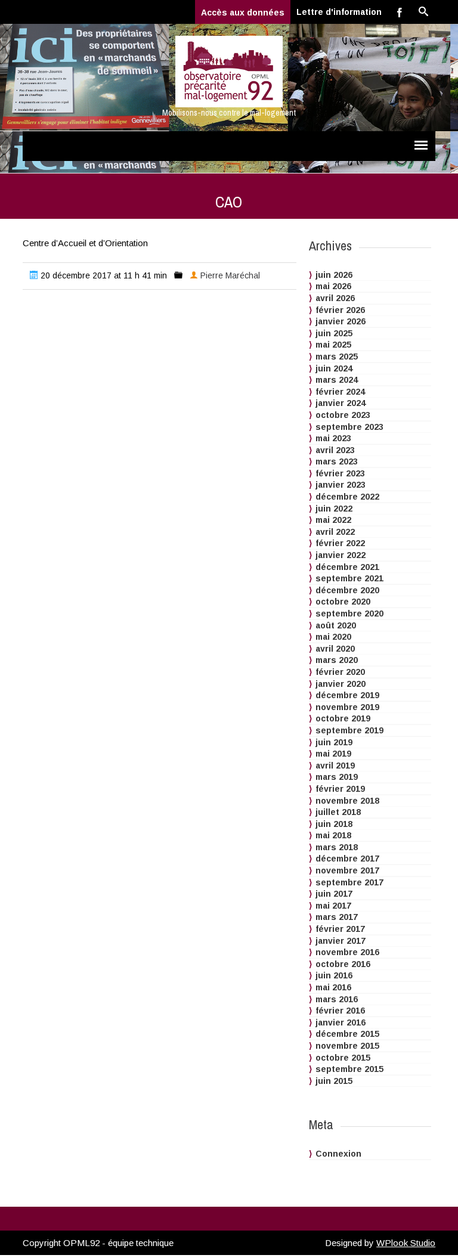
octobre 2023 (342, 415)
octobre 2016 (342, 964)
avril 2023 (335, 450)
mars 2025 (336, 356)
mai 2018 (333, 835)
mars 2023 (336, 461)
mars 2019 (336, 777)
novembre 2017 (347, 870)
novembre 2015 (347, 1046)
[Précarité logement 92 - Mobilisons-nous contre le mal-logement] (229, 71)
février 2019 (340, 789)
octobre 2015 (342, 1057)
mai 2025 (333, 344)
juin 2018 (333, 824)
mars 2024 (336, 380)
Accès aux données (242, 12)
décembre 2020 (347, 590)
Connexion (338, 1153)
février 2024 (340, 391)
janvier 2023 (340, 484)
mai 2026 (333, 286)
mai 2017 (333, 905)
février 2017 (340, 929)
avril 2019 (335, 765)
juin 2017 (333, 893)
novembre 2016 (347, 952)
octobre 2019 (342, 718)
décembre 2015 (347, 1034)
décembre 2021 (347, 567)
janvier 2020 (340, 684)
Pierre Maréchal (230, 275)
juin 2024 (333, 368)
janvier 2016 (340, 1022)
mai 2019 (333, 753)
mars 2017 (336, 917)
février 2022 (340, 543)
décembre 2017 (347, 858)
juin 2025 (333, 333)
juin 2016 (333, 975)
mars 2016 (336, 999)
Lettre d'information (339, 12)
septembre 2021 (349, 578)
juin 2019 (333, 742)
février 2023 (340, 473)
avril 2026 (335, 298)
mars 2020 (336, 660)
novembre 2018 (347, 800)
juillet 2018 (338, 812)
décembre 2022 (347, 496)
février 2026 (340, 310)
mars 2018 (336, 847)
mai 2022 (333, 520)
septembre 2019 (349, 730)
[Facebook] (399, 12)
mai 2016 (333, 987)
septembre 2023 (349, 427)
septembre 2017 (349, 882)
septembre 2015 (349, 1069)
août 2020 (335, 625)
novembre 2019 (347, 707)
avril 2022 (335, 532)
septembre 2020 (349, 613)
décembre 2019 (347, 695)
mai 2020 (333, 637)
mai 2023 (333, 438)
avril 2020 (335, 648)
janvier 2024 (340, 403)
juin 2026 (333, 275)
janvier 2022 (340, 555)
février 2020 (340, 672)
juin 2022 (333, 508)
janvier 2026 (340, 321)
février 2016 (340, 1010)
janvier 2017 (340, 941)
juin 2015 (333, 1081)
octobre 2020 (342, 601)
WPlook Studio (405, 1243)
